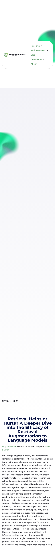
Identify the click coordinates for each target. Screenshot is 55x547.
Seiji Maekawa (9, 446)
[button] (37, 45)
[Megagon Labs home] (14, 55)
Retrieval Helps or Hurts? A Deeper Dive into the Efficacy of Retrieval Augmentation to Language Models (27, 429)
